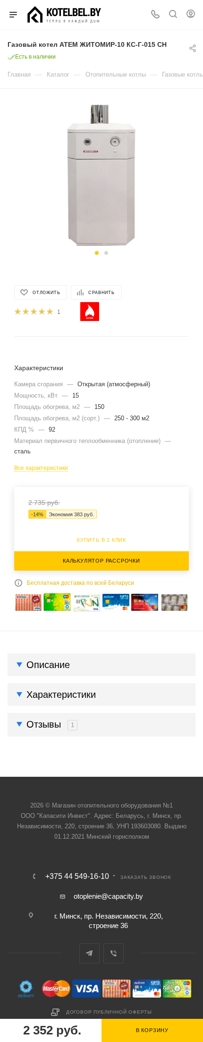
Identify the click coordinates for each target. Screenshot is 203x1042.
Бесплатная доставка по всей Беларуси (80, 583)
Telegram (89, 953)
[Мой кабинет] (190, 15)
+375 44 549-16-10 (77, 876)
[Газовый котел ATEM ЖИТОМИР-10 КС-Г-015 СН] (102, 175)
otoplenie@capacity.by (108, 896)
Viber (113, 953)
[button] (97, 253)
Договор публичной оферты (109, 1012)
